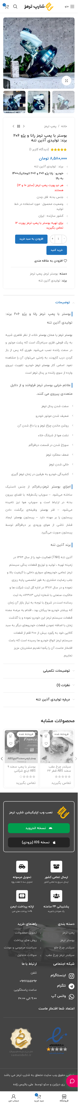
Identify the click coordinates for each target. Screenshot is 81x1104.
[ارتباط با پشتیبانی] (72, 1081)
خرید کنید (57, 250)
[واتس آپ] (71, 997)
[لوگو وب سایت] (39, 6)
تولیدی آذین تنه (49, 281)
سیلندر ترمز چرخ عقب (60, 955)
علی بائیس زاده (23, 1084)
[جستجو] (15, 6)
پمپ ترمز (50, 126)
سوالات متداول (27, 955)
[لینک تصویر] (56, 1041)
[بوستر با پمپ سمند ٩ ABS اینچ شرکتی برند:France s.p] (21, 746)
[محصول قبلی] (23, 126)
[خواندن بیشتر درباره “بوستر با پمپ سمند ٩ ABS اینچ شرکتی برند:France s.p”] (10, 736)
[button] (70, 53)
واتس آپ (58, 996)
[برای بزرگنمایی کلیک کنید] (66, 80)
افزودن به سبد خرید (31, 239)
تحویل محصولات (26, 933)
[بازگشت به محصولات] (18, 126)
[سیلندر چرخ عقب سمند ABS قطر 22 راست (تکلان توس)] (56, 746)
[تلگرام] (71, 986)
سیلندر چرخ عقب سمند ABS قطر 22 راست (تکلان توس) (58, 771)
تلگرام (61, 985)
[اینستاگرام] (71, 976)
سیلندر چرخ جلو (64, 948)
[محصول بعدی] (13, 126)
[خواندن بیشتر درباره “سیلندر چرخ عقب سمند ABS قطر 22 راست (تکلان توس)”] (46, 736)
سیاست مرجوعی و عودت (20, 948)
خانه (64, 126)
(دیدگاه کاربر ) (39, 149)
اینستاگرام (58, 975)
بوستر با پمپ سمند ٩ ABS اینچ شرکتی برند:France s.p (22, 771)
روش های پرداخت (25, 940)
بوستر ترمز (51, 274)
